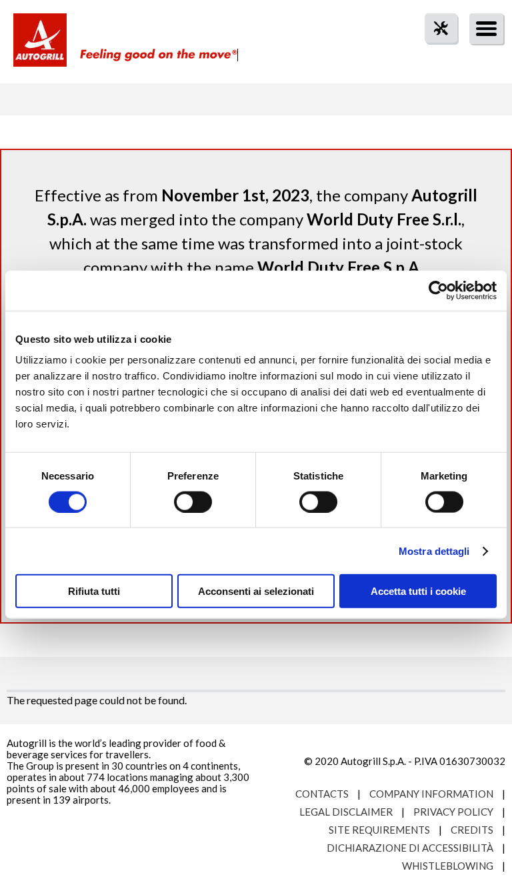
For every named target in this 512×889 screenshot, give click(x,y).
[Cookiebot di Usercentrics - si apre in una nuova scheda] (438, 290)
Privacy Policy (453, 812)
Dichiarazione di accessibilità (410, 848)
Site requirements (379, 830)
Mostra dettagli (434, 550)
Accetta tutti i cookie (418, 591)
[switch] (193, 501)
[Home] (40, 46)
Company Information (431, 794)
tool (434, 52)
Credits (472, 830)
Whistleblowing (447, 866)
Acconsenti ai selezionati (256, 591)
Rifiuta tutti (94, 591)
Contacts (322, 794)
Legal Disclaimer (346, 812)
